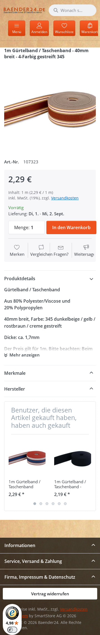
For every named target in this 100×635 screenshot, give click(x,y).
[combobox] (72, 10)
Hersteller (14, 389)
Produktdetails (19, 278)
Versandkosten (65, 198)
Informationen (19, 545)
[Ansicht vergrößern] (50, 107)
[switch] (12, 630)
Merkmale (15, 373)
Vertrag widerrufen (50, 593)
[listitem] (50, 107)
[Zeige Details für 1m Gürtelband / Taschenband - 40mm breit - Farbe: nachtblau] (72, 457)
